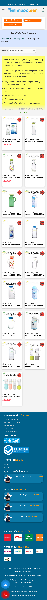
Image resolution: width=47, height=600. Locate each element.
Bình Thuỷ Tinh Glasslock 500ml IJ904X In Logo (32, 365)
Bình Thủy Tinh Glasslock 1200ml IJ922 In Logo (12, 274)
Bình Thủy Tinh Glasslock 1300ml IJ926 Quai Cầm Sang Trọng (35, 274)
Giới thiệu (7, 467)
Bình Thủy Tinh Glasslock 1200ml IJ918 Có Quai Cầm (35, 243)
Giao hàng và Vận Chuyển (12, 422)
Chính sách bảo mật (10, 432)
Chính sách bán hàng (11, 419)
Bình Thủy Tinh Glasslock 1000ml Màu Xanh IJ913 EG (11, 213)
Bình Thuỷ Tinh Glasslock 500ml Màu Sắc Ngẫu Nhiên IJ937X (11, 396)
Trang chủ (5, 39)
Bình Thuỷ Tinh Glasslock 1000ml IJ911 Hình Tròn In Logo (12, 177)
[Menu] (3, 10)
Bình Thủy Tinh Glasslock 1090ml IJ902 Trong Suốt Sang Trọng (35, 213)
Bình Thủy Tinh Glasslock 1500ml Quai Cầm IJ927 (11, 304)
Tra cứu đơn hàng (9, 425)
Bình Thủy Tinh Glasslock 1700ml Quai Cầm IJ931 (34, 335)
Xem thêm (22, 112)
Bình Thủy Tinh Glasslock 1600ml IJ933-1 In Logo (9, 335)
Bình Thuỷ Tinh (18, 39)
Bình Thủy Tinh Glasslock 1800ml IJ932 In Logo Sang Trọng (12, 365)
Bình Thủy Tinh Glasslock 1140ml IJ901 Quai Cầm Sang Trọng (12, 243)
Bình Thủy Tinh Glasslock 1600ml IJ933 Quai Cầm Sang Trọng (35, 304)
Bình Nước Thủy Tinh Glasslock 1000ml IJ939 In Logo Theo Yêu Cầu (35, 140)
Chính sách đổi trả (10, 428)
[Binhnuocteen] (22, 10)
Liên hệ (6, 464)
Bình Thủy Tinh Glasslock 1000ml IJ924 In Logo (35, 177)
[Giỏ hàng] (42, 10)
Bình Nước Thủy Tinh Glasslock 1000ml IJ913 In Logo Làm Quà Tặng (12, 140)
